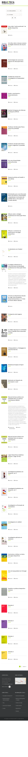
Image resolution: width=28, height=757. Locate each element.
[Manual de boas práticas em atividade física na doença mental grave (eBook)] (4, 400)
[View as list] (15, 18)
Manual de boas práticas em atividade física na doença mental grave (16, 438)
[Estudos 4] (4, 640)
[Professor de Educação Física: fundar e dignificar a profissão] (4, 147)
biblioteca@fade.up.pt (8, 684)
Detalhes (10, 35)
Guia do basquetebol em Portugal (17, 571)
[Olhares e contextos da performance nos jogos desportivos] (4, 234)
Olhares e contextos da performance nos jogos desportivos (14, 232)
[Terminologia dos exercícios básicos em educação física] (4, 63)
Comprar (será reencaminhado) (12, 428)
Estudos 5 (11, 620)
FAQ (3, 702)
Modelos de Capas (19, 702)
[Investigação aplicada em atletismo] (4, 541)
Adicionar (10, 51)
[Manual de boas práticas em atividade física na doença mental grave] (4, 439)
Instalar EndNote (19, 705)
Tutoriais (17, 711)
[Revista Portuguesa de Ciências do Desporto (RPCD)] (4, 113)
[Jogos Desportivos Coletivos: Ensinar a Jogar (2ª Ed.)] (4, 458)
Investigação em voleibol (15, 522)
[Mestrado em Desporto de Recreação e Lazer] (4, 384)
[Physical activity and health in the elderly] (4, 181)
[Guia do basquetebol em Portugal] (4, 575)
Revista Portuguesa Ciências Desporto (6, 699)
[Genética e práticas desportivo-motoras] (4, 592)
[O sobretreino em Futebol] (4, 252)
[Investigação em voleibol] (4, 525)
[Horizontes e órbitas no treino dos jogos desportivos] (4, 558)
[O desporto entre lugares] (4, 317)
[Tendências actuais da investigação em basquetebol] (4, 80)
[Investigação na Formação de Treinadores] (4, 508)
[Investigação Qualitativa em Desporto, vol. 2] (4, 475)
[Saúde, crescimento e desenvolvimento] (4, 96)
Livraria (4, 708)
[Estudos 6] (4, 609)
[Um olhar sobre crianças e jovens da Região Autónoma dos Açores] (4, 46)
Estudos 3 (11, 651)
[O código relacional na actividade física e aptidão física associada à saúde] (4, 333)
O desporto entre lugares (15, 314)
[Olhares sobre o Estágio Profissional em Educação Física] (4, 217)
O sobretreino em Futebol (15, 249)
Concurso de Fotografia (7, 705)
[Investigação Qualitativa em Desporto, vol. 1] (4, 492)
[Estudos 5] (4, 624)
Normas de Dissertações (20, 695)
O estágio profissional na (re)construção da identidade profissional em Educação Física (17, 266)
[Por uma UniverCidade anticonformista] (4, 164)
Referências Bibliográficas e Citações (20, 699)
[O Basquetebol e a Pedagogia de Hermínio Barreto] (4, 351)
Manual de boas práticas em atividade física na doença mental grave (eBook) (16, 398)
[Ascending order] (20, 10)
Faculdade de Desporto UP (7, 695)
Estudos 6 (11, 605)
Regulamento (18, 708)
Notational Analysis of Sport (15, 364)
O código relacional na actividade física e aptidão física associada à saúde (17, 331)
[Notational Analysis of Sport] (4, 368)
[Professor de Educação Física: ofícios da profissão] (4, 130)
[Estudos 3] (4, 655)
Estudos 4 (11, 636)
